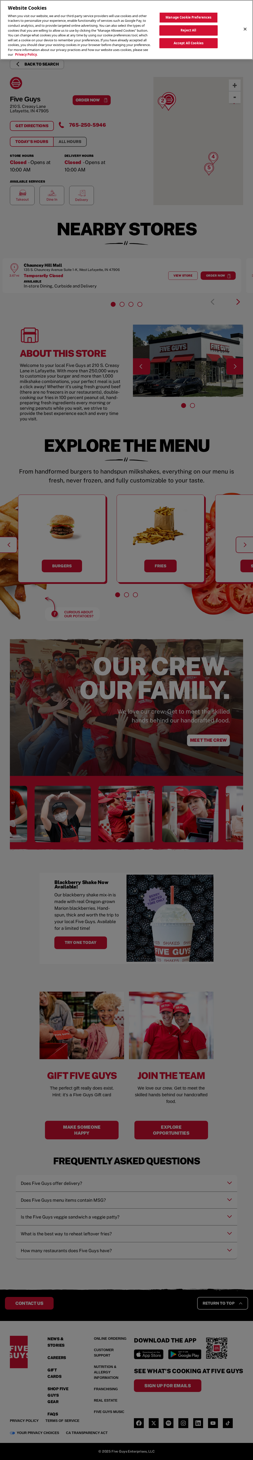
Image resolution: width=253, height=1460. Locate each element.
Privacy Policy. (26, 54)
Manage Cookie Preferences (188, 17)
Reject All (188, 30)
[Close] (245, 29)
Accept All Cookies (188, 43)
